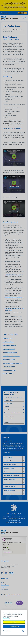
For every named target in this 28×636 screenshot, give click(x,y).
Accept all (14, 622)
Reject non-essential (14, 626)
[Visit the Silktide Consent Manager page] (23, 631)
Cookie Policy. (6, 618)
